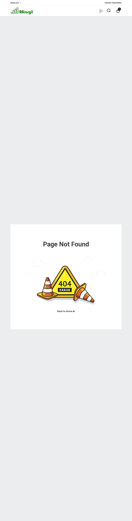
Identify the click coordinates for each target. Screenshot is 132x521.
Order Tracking (113, 3)
